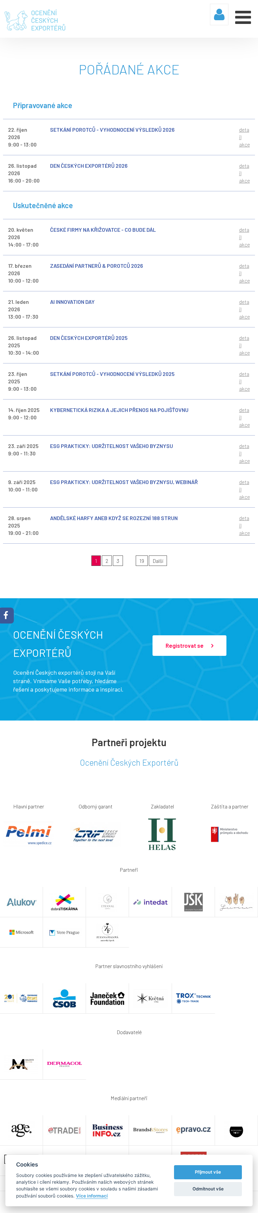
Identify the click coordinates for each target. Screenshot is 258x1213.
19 (141, 560)
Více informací (92, 1196)
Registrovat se (185, 645)
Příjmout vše (208, 1172)
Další (158, 560)
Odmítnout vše (208, 1188)
